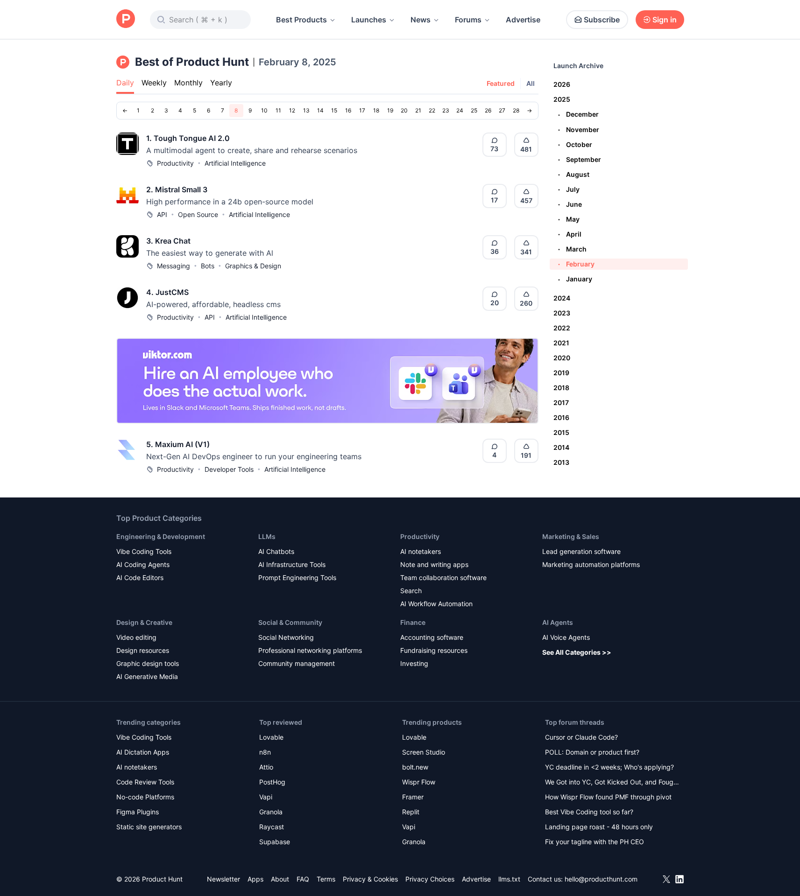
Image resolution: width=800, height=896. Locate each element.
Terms (326, 879)
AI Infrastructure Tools (292, 564)
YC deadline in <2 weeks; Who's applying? (609, 767)
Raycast (271, 827)
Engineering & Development (160, 536)
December (578, 114)
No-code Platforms (145, 797)
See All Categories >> (576, 652)
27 (502, 110)
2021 (561, 343)
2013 (561, 462)
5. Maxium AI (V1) (178, 444)
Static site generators (149, 827)
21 (418, 110)
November (578, 129)
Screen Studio (423, 752)
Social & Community (290, 622)
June (570, 204)
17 (362, 110)
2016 (561, 417)
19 (390, 110)
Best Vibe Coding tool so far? (589, 812)
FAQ (303, 879)
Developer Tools (229, 469)
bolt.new (415, 767)
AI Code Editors (139, 577)
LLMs (267, 536)
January (575, 279)
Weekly (154, 82)
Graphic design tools (147, 663)
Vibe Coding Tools (143, 551)
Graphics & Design (253, 266)
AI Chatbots (276, 551)
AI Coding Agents (143, 564)
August (573, 174)
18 (376, 110)
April (569, 234)
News (421, 19)
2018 (561, 388)
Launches (368, 19)
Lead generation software (581, 551)
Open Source (198, 214)
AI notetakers (420, 551)
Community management (296, 663)
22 (432, 110)
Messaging (173, 266)
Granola (271, 812)
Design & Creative (144, 622)
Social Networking (286, 637)
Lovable (271, 737)
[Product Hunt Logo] (125, 19)
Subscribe (602, 19)
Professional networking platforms (310, 650)
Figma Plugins (137, 812)
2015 (561, 432)
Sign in (664, 19)
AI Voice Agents (566, 637)
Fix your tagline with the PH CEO (594, 842)
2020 (561, 358)
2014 (561, 447)
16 (348, 110)
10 (264, 110)
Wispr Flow (418, 782)
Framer (413, 797)
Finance (412, 622)
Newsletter (223, 879)
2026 (561, 84)
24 (459, 110)
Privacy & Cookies (370, 879)
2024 (561, 298)
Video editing (136, 637)
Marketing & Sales (570, 536)
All (530, 83)
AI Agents (557, 622)
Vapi (265, 797)
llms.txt (509, 879)
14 (320, 110)
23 (445, 110)
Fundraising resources (433, 650)
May (569, 219)
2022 (561, 328)
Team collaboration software (443, 577)
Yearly (221, 82)
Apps (255, 879)
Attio (266, 767)
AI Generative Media (147, 676)
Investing (414, 663)
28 (516, 110)
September (579, 159)
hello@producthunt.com (601, 879)
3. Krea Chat (168, 240)
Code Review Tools (145, 782)
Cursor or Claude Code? (581, 737)
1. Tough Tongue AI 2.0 (188, 138)
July (569, 189)
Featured (501, 83)
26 (488, 110)
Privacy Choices (429, 879)
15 (334, 110)
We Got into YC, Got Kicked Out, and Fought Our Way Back (612, 783)
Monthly (188, 82)
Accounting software (431, 637)
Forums (468, 19)
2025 (561, 99)
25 (474, 110)
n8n (265, 752)
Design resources (142, 650)
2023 (561, 313)
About (280, 879)
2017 (561, 402)
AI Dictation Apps (142, 752)
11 (278, 110)
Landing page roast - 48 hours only (599, 827)
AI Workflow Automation (436, 604)
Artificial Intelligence (235, 163)
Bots (207, 266)
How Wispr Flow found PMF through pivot (608, 797)
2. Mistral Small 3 (176, 189)
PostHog (272, 782)
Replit (410, 812)
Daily (125, 82)
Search (411, 591)
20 (404, 110)
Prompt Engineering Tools (297, 577)
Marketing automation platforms (591, 564)
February (576, 264)
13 (306, 110)
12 (292, 110)
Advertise (523, 19)
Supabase (274, 842)
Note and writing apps (434, 564)
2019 (561, 373)
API (162, 214)
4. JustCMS (167, 292)
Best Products (301, 19)
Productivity (175, 163)
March (572, 249)
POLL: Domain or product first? (592, 752)
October (575, 144)
